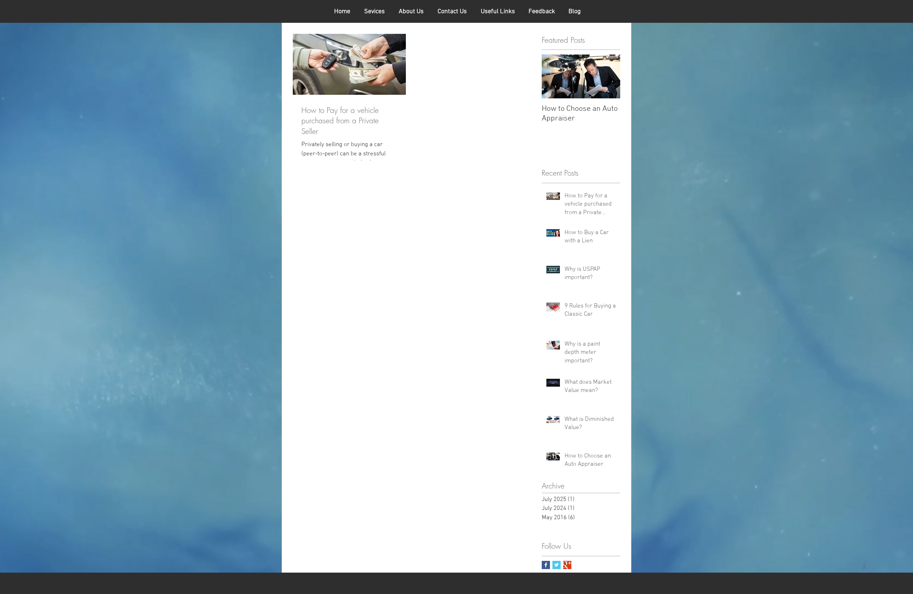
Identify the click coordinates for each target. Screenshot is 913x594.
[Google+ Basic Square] (567, 565)
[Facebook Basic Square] (546, 565)
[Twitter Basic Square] (556, 565)
